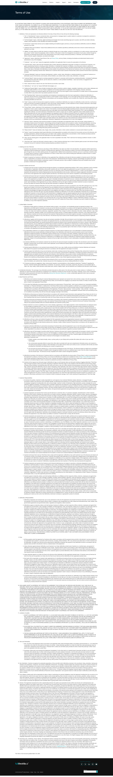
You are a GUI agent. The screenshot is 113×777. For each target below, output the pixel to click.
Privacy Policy (55, 58)
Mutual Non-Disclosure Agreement (57, 273)
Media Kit (41, 772)
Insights (58, 2)
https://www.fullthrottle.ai (86, 356)
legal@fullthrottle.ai (61, 746)
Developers (76, 2)
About (69, 2)
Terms (38, 772)
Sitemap (31, 772)
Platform (51, 2)
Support (64, 2)
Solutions (44, 2)
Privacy (35, 772)
